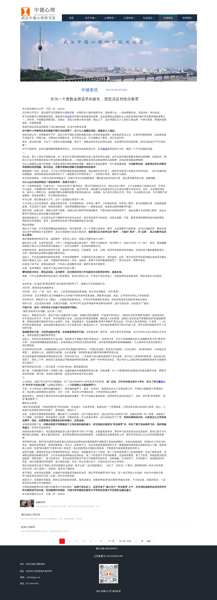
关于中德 (90, 18)
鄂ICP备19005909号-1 (107, 548)
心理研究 (109, 18)
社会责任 (148, 18)
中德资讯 (168, 18)
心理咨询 (129, 18)
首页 (71, 18)
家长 (160, 381)
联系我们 (187, 18)
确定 (149, 541)
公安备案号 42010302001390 (108, 556)
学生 (67, 116)
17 (101, 541)
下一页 (111, 541)
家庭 (105, 149)
